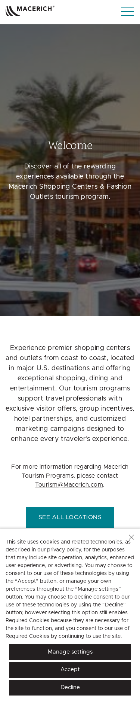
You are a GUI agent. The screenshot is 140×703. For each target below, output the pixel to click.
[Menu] (127, 12)
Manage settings (70, 652)
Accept (70, 669)
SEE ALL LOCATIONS (70, 517)
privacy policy (64, 550)
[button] (131, 537)
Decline (70, 687)
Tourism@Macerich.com (69, 485)
